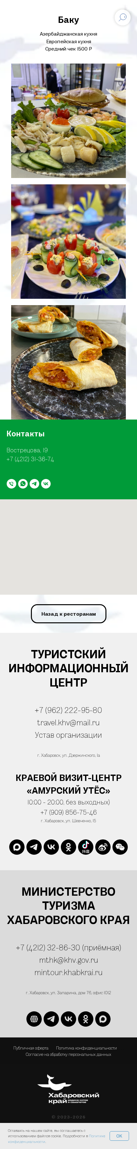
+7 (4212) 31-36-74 (30, 458)
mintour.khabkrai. (64, 972)
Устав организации (68, 735)
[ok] (68, 847)
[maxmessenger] (17, 847)
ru (99, 972)
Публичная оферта (30, 1047)
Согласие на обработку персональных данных (68, 1054)
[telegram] (34, 484)
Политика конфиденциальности (86, 1047)
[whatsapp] (23, 484)
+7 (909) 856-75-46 (68, 812)
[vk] (46, 484)
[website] (85, 847)
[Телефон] (11, 484)
